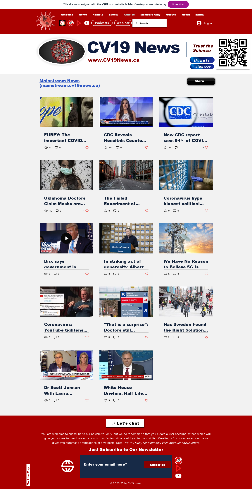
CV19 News (133, 47)
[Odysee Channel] (62, 23)
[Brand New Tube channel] (178, 468)
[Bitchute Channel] (71, 23)
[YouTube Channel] (87, 23)
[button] (150, 15)
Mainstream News (59, 80)
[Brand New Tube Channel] (79, 23)
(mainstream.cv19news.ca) (69, 85)
